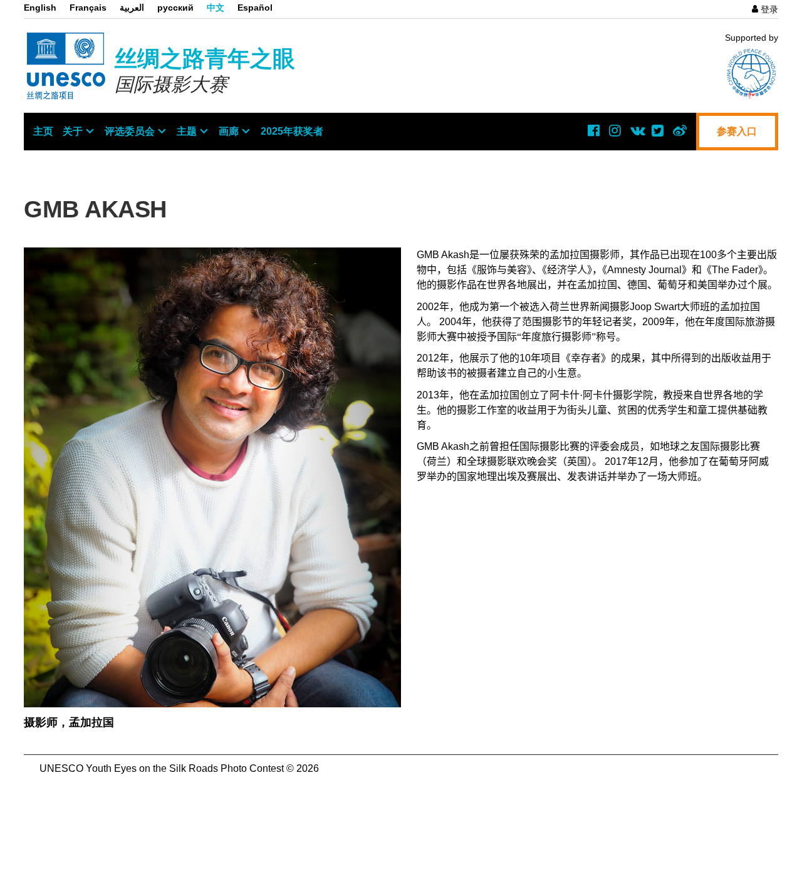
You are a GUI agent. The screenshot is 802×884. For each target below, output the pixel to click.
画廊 (229, 131)
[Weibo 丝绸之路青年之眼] (679, 130)
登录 (769, 9)
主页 (43, 131)
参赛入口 (737, 131)
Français (88, 8)
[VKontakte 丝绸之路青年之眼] (636, 130)
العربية (132, 8)
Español (255, 8)
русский (175, 8)
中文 (215, 8)
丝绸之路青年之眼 (205, 58)
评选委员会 (130, 131)
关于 (73, 131)
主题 (187, 131)
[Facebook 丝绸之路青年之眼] (594, 130)
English (40, 8)
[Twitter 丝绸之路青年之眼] (657, 130)
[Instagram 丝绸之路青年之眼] (615, 130)
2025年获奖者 (292, 131)
